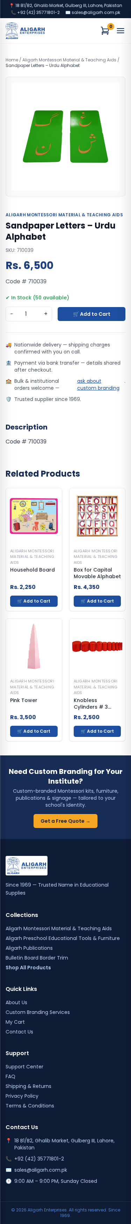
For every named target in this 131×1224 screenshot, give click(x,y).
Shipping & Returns (28, 1086)
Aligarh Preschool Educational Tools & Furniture (63, 938)
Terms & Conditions (30, 1105)
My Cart (15, 1021)
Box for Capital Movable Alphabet (97, 573)
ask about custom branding (98, 384)
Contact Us (19, 1031)
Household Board (32, 570)
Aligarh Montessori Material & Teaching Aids (69, 60)
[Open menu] (120, 31)
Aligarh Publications (29, 948)
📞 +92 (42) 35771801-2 (35, 12)
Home (12, 60)
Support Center (24, 1066)
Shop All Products (28, 967)
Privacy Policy (22, 1095)
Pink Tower (23, 700)
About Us (16, 1002)
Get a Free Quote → (65, 821)
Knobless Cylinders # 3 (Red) (91, 704)
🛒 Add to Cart (91, 314)
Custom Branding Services (38, 1012)
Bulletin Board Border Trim (37, 957)
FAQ (10, 1076)
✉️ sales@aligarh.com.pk (92, 12)
